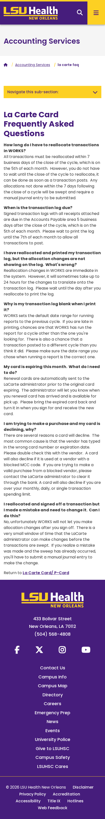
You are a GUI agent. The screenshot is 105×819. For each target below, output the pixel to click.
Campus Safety (52, 757)
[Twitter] (39, 650)
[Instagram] (62, 650)
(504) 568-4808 (52, 634)
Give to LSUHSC (52, 748)
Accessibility (28, 801)
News (52, 721)
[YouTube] (86, 650)
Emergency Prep (52, 713)
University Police (52, 739)
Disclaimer (83, 787)
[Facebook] (17, 650)
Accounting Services (42, 41)
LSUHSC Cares (52, 766)
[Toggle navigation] (95, 92)
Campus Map (52, 686)
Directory (52, 695)
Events (52, 730)
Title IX (54, 801)
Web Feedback (52, 808)
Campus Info (52, 677)
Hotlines (75, 801)
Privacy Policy (32, 794)
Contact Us (52, 668)
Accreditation (66, 794)
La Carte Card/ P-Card (46, 573)
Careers (52, 703)
